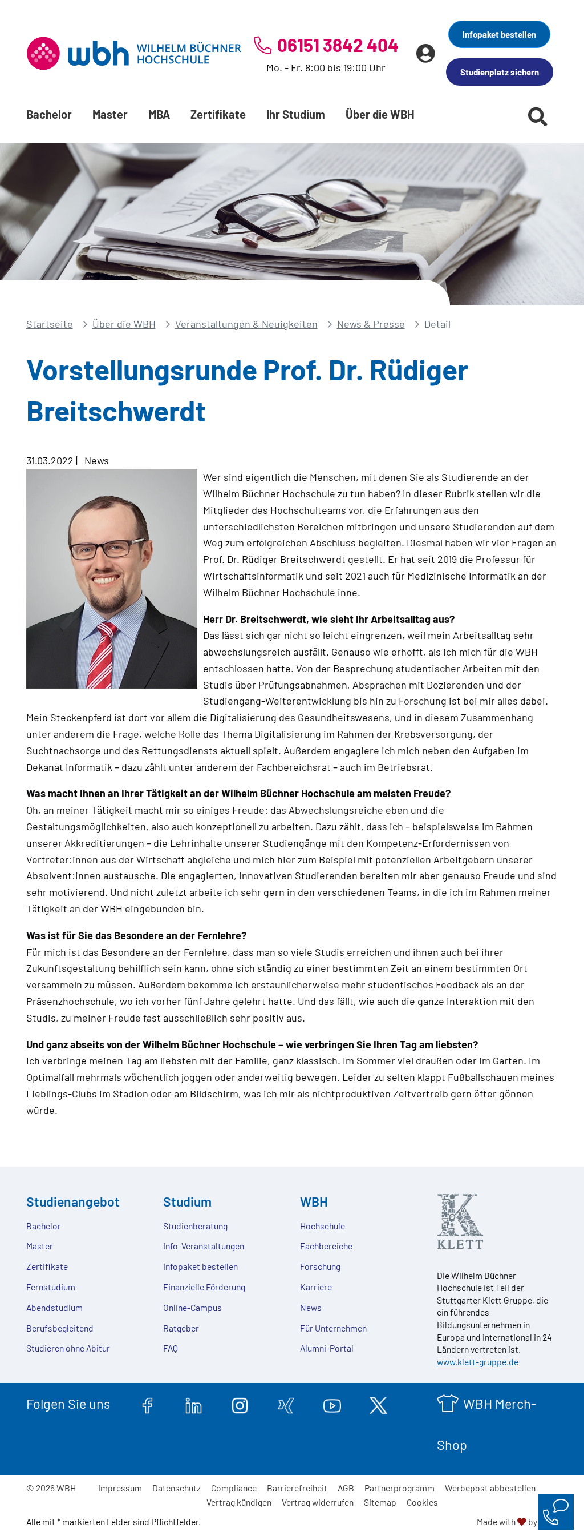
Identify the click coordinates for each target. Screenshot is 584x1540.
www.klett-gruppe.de (477, 1361)
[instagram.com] (240, 1404)
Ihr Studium (295, 114)
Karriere (316, 1286)
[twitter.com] (378, 1404)
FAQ (170, 1347)
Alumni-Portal (327, 1347)
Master (110, 114)
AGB (346, 1487)
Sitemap (380, 1502)
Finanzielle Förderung (204, 1286)
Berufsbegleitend (60, 1327)
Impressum (120, 1487)
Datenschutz (176, 1487)
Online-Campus (192, 1307)
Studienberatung (195, 1225)
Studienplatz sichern (499, 72)
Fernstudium (50, 1286)
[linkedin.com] (193, 1404)
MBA (159, 114)
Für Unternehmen (333, 1327)
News (311, 1307)
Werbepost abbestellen (490, 1487)
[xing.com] (286, 1404)
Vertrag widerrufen (318, 1502)
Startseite (49, 323)
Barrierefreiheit (297, 1487)
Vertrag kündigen (238, 1502)
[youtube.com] (332, 1404)
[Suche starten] (537, 116)
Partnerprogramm (399, 1487)
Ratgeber (181, 1327)
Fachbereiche (326, 1245)
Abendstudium (54, 1307)
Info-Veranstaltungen (203, 1245)
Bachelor (49, 114)
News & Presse (371, 323)
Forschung (320, 1266)
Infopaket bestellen (499, 34)
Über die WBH (380, 114)
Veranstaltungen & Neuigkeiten (246, 323)
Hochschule (322, 1225)
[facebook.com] (147, 1404)
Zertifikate (218, 114)
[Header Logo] (134, 53)
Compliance (234, 1487)
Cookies (422, 1502)
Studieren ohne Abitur (68, 1347)
